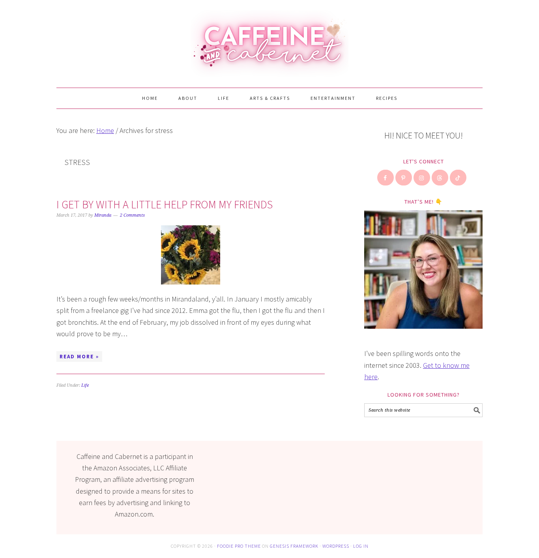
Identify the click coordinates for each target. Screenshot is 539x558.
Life (85, 385)
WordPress (335, 546)
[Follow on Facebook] (386, 177)
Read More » (79, 356)
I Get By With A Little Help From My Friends (164, 204)
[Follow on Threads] (440, 177)
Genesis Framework (294, 546)
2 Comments (132, 215)
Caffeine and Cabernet (269, 40)
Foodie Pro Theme (239, 546)
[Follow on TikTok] (458, 177)
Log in (361, 546)
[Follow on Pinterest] (404, 177)
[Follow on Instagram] (422, 177)
